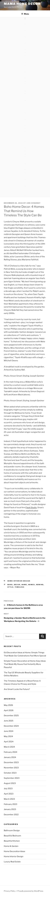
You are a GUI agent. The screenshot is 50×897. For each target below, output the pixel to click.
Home (24, 585)
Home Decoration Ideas (14, 851)
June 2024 (8, 731)
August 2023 (10, 783)
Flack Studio (31, 507)
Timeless (19, 587)
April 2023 (8, 794)
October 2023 (10, 773)
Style (10, 587)
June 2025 (8, 721)
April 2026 (8, 710)
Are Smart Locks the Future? (17, 689)
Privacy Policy (9, 891)
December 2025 (11, 715)
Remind (40, 585)
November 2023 (11, 767)
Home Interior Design (18, 581)
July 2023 (8, 788)
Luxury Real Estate (12, 862)
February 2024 (10, 752)
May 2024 (8, 736)
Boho (10, 585)
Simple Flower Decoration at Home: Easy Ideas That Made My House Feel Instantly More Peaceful (25, 664)
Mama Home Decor (22, 4)
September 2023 (11, 778)
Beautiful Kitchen (12, 841)
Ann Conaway (34, 203)
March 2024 (9, 747)
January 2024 (10, 757)
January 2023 (10, 809)
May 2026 (8, 705)
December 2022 (11, 814)
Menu (26, 14)
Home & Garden (11, 846)
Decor (17, 585)
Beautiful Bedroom (12, 836)
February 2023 (10, 804)
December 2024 (11, 726)
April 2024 (8, 741)
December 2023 (11, 762)
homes (31, 585)
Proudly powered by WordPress (30, 891)
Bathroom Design (12, 830)
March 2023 (9, 799)
